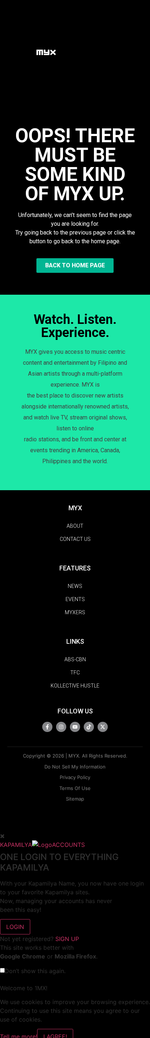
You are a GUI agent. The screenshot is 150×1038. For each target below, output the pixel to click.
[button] (27, 52)
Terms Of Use (75, 788)
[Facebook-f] (47, 727)
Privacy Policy (75, 777)
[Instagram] (61, 727)
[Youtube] (75, 727)
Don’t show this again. (35, 971)
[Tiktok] (89, 727)
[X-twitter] (103, 727)
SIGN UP (67, 938)
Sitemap (75, 799)
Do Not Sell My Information (75, 767)
